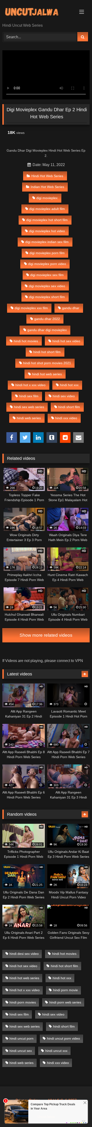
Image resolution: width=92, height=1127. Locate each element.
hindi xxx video (66, 418)
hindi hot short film (47, 352)
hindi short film (69, 407)
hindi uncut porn (21, 1038)
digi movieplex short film (47, 297)
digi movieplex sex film (47, 275)
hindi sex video (64, 396)
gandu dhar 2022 (47, 319)
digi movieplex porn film (47, 253)
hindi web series (29, 418)
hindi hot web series (47, 374)
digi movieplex (47, 198)
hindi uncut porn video (63, 1038)
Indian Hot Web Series (47, 187)
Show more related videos (46, 635)
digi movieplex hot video (47, 231)
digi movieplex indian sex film (47, 242)
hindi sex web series (29, 407)
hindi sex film (28, 396)
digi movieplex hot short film (47, 220)
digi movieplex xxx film (31, 308)
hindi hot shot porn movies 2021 (47, 363)
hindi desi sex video (24, 954)
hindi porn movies (22, 1002)
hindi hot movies (26, 341)
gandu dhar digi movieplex (47, 330)
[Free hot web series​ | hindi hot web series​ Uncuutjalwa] (37, 11)
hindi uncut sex (20, 1051)
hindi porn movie (65, 990)
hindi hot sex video (66, 341)
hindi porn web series (65, 1002)
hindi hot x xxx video (30, 385)
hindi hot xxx (69, 385)
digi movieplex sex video (47, 286)
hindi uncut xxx (56, 1051)
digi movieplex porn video (47, 264)
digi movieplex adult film (47, 209)
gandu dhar (70, 308)
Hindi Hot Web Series (47, 176)
